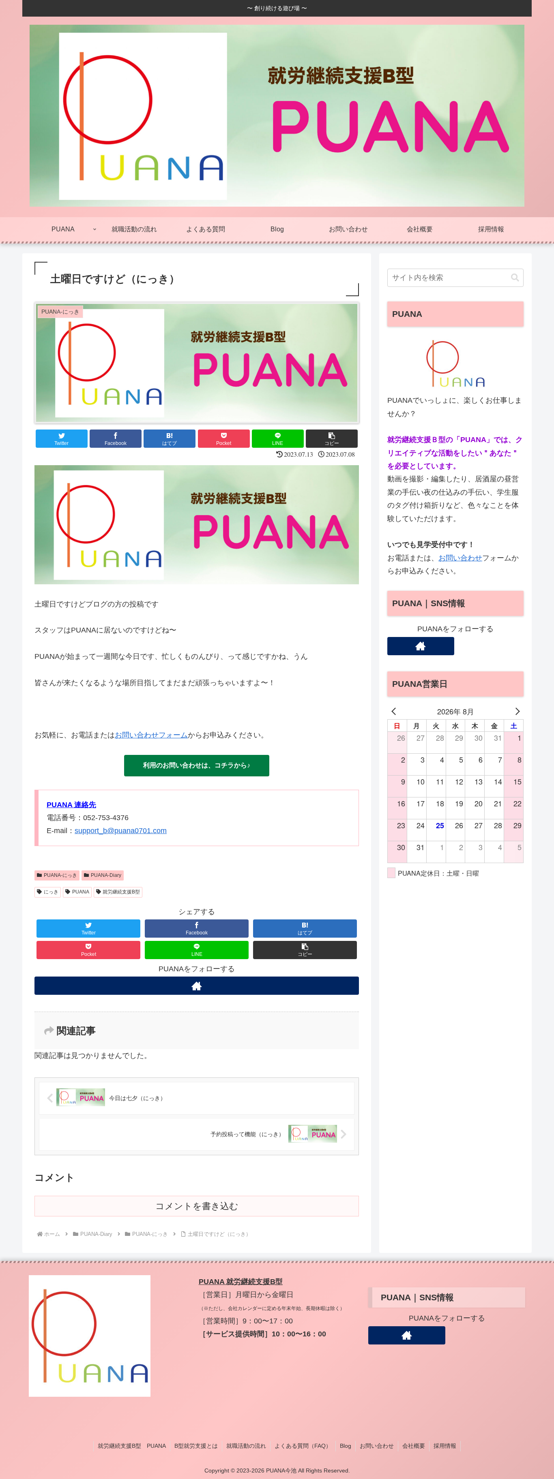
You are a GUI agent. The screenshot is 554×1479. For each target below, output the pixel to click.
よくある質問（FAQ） (303, 1446)
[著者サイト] (196, 986)
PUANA (80, 892)
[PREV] (395, 711)
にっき (51, 892)
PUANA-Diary (106, 875)
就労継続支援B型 (121, 892)
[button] (332, 439)
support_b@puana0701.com (121, 831)
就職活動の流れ (246, 1446)
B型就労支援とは (196, 1446)
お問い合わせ (460, 558)
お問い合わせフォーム (151, 735)
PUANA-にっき (60, 875)
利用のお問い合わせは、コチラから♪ (196, 765)
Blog (345, 1446)
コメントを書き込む (196, 1206)
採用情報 (445, 1446)
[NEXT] (516, 711)
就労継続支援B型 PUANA (132, 1446)
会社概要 (413, 1446)
